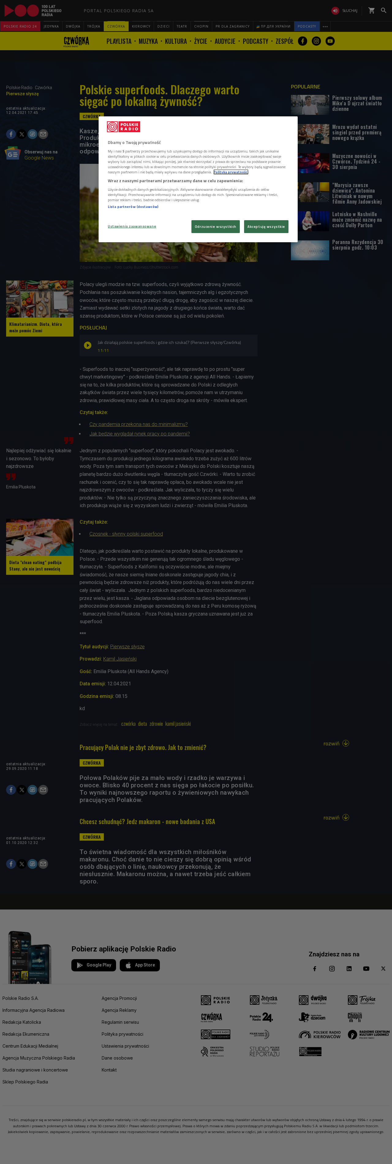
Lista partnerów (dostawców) (133, 206)
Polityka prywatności (230, 172)
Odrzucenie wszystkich (215, 226)
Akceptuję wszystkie (266, 226)
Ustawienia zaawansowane (132, 226)
